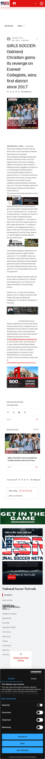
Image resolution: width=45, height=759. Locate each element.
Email (10, 560)
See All (35, 429)
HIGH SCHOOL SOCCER (15, 402)
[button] (35, 2)
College (5, 641)
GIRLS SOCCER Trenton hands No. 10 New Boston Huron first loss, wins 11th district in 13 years (22, 459)
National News (7, 600)
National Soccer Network (19, 589)
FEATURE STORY (12, 405)
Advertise (5, 650)
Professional (6, 645)
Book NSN (5, 623)
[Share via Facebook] (8, 412)
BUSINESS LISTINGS (9, 614)
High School (6, 636)
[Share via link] (25, 412)
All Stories (9, 26)
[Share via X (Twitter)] (13, 412)
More (20, 26)
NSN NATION (6, 618)
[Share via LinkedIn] (19, 412)
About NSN (6, 609)
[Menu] (42, 4)
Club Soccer (6, 632)
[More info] (21, 654)
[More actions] (36, 39)
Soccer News (7, 605)
